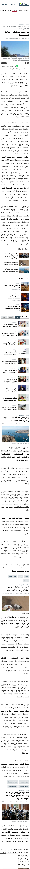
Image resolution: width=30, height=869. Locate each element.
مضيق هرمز (12, 576)
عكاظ (26, 24)
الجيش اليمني (24, 786)
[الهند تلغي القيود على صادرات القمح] (25, 286)
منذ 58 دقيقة (16, 300)
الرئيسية (26, 10)
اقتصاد (9, 10)
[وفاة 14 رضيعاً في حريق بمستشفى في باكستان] (25, 297)
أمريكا (26, 581)
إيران (20, 576)
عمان (26, 576)
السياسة (21, 24)
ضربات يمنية (24, 782)
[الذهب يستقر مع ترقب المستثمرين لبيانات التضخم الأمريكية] (25, 307)
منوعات (17, 294)
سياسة (15, 10)
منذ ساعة (17, 311)
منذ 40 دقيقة (16, 290)
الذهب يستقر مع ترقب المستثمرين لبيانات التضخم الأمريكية (12, 308)
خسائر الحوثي (12, 786)
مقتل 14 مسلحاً (12, 782)
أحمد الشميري (25, 613)
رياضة (14, 350)
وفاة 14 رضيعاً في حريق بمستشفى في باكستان (13, 297)
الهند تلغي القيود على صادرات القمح (11, 287)
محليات (20, 10)
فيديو (4, 10)
